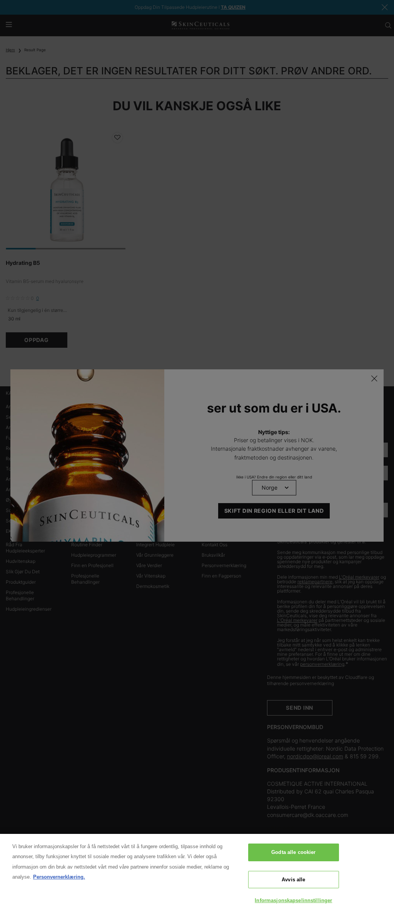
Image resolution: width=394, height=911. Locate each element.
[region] (197, 872)
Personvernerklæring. (59, 877)
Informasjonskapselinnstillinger (293, 900)
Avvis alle (293, 879)
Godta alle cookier (293, 852)
